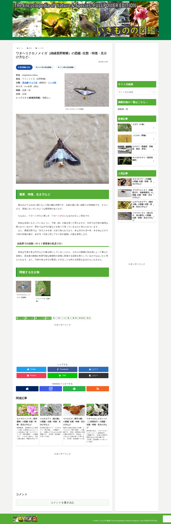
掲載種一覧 (123, 109)
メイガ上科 (40, 318)
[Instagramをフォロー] (50, 388)
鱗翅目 (83, 318)
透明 (76, 318)
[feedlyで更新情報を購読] (74, 388)
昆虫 (49, 318)
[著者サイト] (27, 388)
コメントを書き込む (62, 502)
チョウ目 (33, 83)
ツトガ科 (52, 83)
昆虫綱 (25, 83)
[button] (154, 92)
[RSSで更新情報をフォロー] (97, 388)
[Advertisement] (62, 343)
